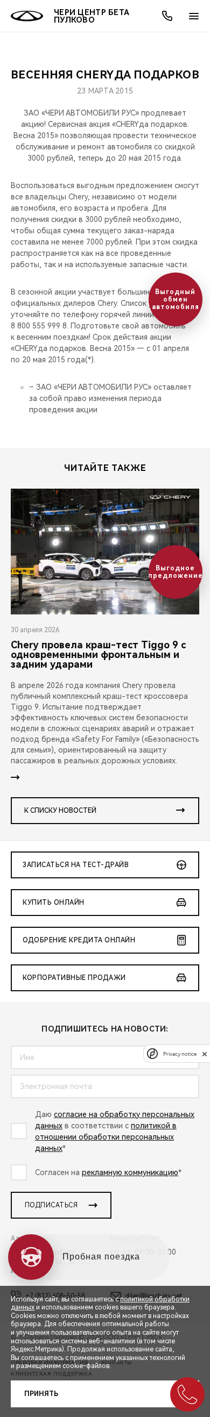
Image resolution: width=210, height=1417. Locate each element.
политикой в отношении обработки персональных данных (106, 1137)
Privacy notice (180, 1054)
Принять (41, 1394)
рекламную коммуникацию (130, 1172)
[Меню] (194, 16)
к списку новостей (60, 810)
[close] (204, 1054)
